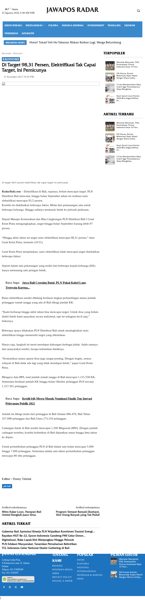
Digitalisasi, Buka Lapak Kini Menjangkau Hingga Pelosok (38, 539)
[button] (138, 10)
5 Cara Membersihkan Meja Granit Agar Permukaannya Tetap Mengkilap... (128, 86)
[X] (14, 497)
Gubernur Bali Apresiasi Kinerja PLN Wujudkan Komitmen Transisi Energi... (48, 531)
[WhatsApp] (31, 497)
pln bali (7, 486)
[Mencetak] (49, 497)
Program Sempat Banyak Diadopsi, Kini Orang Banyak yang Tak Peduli (78, 513)
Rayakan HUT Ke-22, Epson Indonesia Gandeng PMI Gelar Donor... (43, 535)
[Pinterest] (23, 497)
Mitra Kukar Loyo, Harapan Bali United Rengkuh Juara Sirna (21, 513)
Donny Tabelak (22, 478)
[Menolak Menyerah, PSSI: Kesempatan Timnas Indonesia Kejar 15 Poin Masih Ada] (110, 65)
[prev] (132, 42)
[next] (139, 42)
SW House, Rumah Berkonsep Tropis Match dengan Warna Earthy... (126, 75)
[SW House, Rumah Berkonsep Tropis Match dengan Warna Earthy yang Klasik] (110, 77)
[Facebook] (5, 497)
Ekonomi (17, 53)
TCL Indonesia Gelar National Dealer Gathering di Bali (35, 548)
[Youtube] (22, 587)
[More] (58, 497)
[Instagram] (10, 587)
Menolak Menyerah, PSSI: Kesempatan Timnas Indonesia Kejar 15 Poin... (128, 64)
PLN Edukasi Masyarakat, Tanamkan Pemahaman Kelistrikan (39, 544)
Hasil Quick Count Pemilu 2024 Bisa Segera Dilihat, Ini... (128, 98)
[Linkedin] (40, 497)
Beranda (6, 53)
